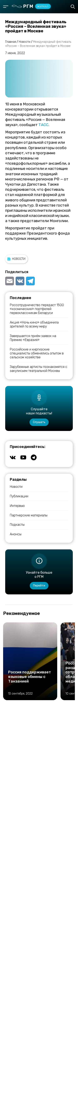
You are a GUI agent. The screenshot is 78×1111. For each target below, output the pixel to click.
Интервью (17, 506)
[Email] (10, 281)
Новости (18, 259)
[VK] (20, 281)
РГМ (36, 6)
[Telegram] (30, 281)
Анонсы (15, 534)
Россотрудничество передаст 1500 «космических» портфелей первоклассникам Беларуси (37, 309)
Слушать (39, 422)
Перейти (39, 585)
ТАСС (43, 125)
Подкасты (17, 525)
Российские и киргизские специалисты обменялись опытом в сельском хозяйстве (37, 353)
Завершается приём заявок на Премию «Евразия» (33, 338)
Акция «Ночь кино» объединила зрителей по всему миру (34, 324)
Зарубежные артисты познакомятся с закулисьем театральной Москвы (38, 369)
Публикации (19, 496)
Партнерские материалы (28, 515)
